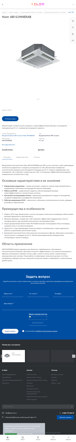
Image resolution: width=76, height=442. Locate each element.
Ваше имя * (8, 293)
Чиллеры (30, 383)
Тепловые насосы (32, 389)
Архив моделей (32, 399)
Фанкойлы (30, 386)
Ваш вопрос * (9, 303)
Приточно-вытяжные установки (37, 396)
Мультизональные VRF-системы (37, 380)
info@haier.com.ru (11, 413)
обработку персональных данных (46, 331)
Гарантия (54, 380)
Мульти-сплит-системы (34, 377)
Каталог (29, 370)
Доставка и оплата (57, 374)
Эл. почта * (33, 293)
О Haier (4, 370)
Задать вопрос (10, 331)
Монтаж (54, 377)
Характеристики (22, 157)
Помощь (54, 370)
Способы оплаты (7, 149)
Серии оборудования (9, 374)
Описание (7, 157)
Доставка (41, 149)
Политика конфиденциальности (12, 380)
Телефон (58, 293)
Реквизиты (5, 383)
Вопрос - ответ (56, 383)
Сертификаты (6, 377)
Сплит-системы (32, 374)
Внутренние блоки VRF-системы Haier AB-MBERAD (18, 135)
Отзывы (37, 157)
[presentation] (2, 356)
